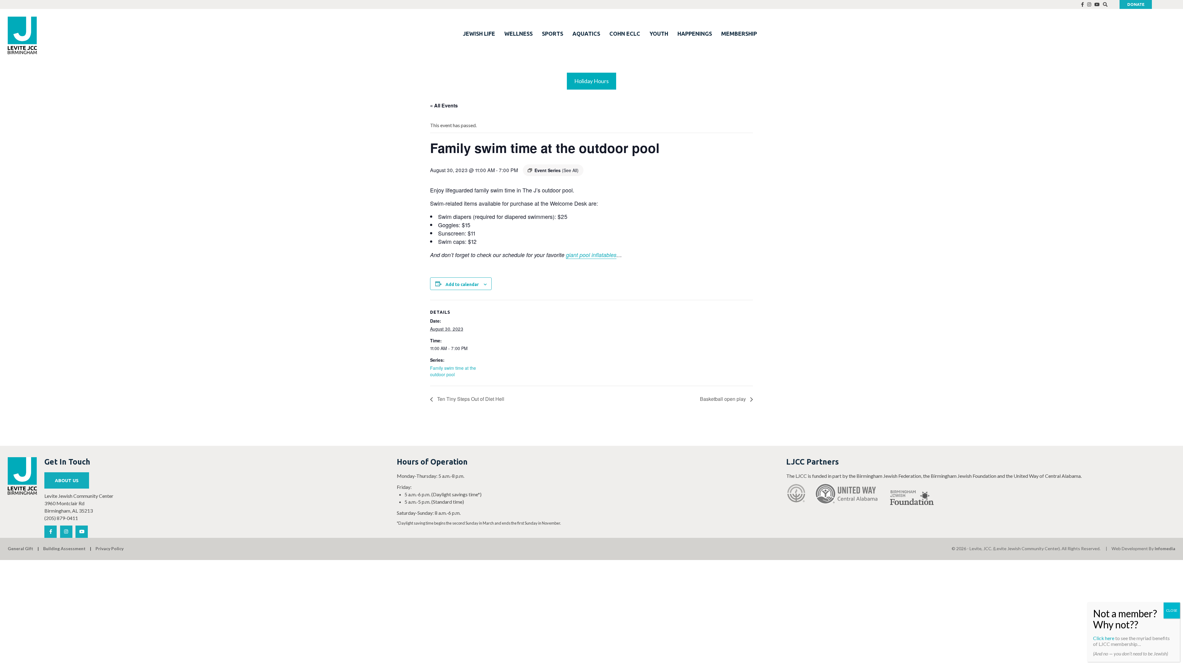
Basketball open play (723, 398)
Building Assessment (64, 548)
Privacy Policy (110, 548)
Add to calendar (462, 284)
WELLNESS (518, 33)
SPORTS (552, 33)
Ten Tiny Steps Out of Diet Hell (470, 398)
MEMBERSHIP (739, 33)
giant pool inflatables (591, 255)
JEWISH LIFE (479, 33)
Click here (1103, 638)
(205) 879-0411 (61, 518)
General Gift (20, 548)
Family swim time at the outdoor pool (453, 371)
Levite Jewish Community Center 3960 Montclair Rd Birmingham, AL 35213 (78, 503)
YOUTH (658, 33)
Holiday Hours (591, 81)
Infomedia (1165, 548)
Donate (1135, 4)
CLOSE (1171, 610)
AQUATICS (586, 33)
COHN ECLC (624, 33)
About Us (67, 480)
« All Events (444, 105)
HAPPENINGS (694, 33)
